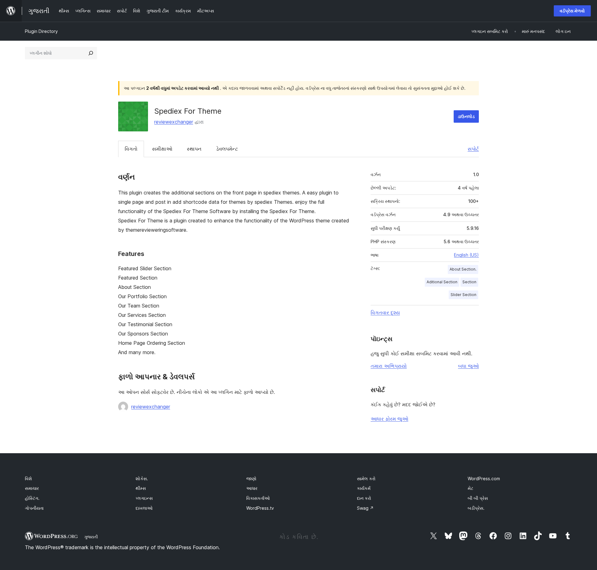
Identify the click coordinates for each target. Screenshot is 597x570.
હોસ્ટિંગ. (32, 498)
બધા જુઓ (468, 366)
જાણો (251, 478)
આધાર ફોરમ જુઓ (389, 419)
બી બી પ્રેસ (478, 498)
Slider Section (463, 294)
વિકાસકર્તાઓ (258, 498)
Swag (365, 508)
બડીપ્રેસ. (476, 508)
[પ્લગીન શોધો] (91, 53)
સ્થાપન (194, 149)
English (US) (466, 255)
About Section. (463, 269)
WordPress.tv (260, 508)
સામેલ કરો (366, 478)
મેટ (470, 488)
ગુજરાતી (91, 536)
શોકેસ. (142, 478)
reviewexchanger (173, 122)
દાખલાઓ (144, 508)
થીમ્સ (141, 488)
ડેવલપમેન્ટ (227, 149)
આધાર (251, 488)
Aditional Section (442, 282)
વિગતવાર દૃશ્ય (385, 312)
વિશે (28, 478)
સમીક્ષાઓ (162, 149)
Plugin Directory (41, 31)
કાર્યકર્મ (364, 488)
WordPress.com (484, 478)
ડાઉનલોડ (466, 116)
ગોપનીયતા (34, 508)
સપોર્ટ (473, 149)
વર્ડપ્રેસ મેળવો (572, 10)
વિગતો (131, 149)
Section (469, 282)
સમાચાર (32, 488)
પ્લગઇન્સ (144, 498)
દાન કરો (364, 498)
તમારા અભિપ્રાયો (389, 366)
